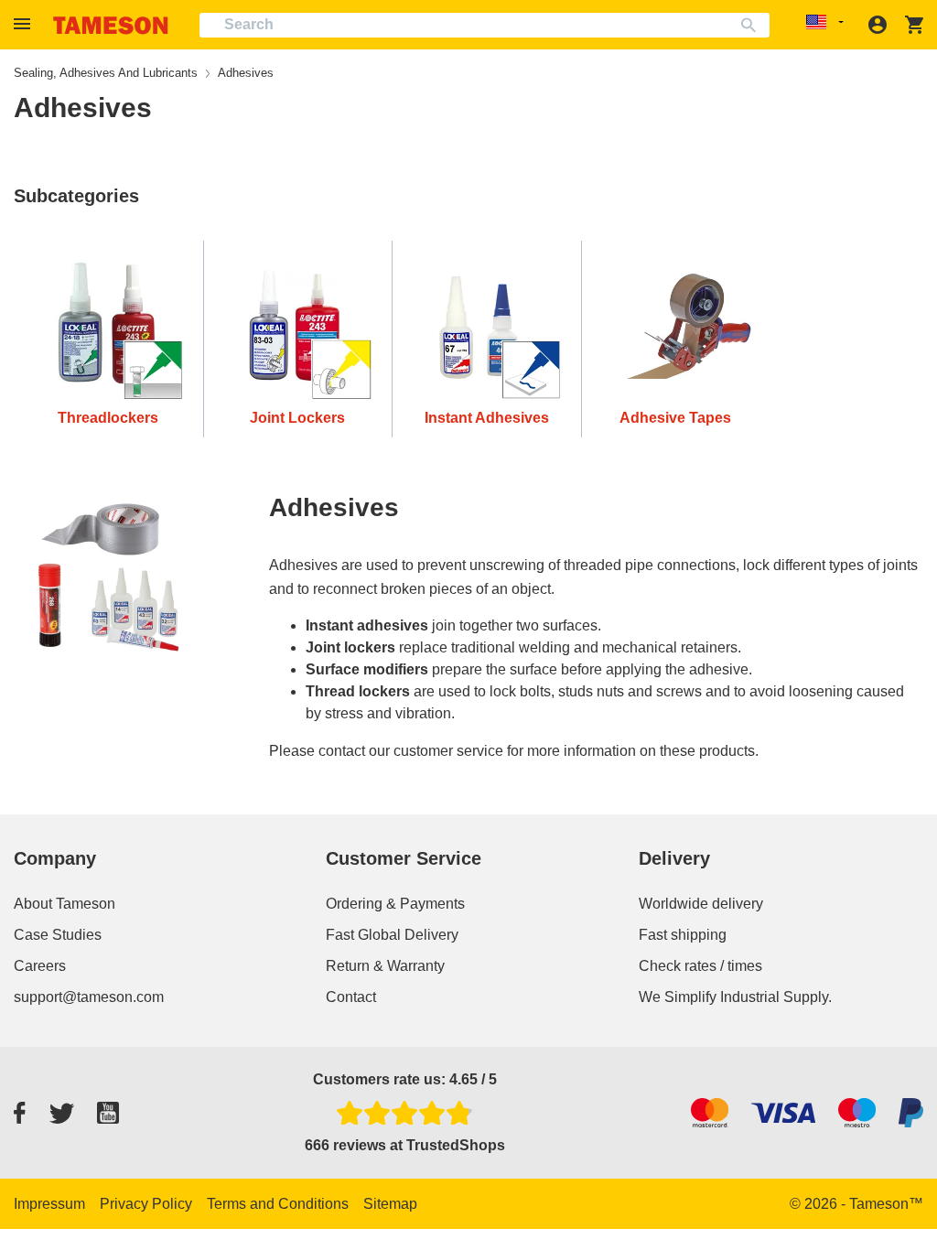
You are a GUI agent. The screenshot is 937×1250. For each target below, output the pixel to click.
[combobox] (484, 25)
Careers (40, 966)
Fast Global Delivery (392, 935)
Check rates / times (700, 966)
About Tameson (64, 903)
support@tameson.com (89, 997)
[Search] (753, 25)
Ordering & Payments (395, 903)
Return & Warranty (385, 966)
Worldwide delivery (701, 903)
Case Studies (58, 935)
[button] (25, 24)
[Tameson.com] (110, 25)
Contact (351, 997)
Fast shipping (683, 935)
